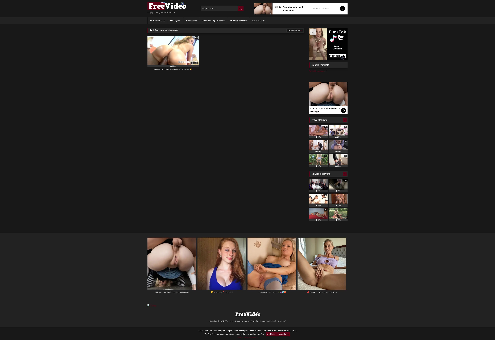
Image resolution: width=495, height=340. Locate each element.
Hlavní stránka (158, 21)
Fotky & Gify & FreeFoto (215, 21)
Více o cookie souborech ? (248, 337)
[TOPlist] (151, 306)
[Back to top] (487, 332)
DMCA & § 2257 (258, 21)
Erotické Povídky (240, 21)
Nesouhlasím (283, 334)
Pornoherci (192, 21)
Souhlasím (271, 334)
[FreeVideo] (166, 6)
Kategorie (176, 21)
